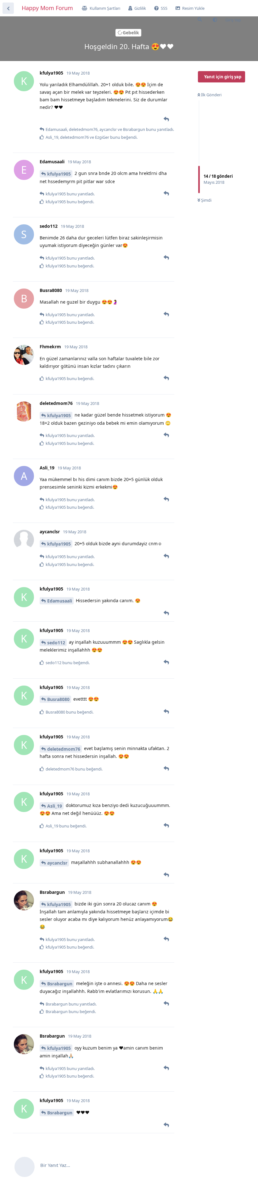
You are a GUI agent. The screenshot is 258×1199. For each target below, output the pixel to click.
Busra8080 (58, 699)
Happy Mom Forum (47, 8)
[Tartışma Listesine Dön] (8, 8)
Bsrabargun (59, 984)
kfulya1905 (59, 174)
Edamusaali (59, 601)
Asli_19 (54, 806)
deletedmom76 (63, 749)
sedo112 (56, 643)
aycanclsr (57, 863)
